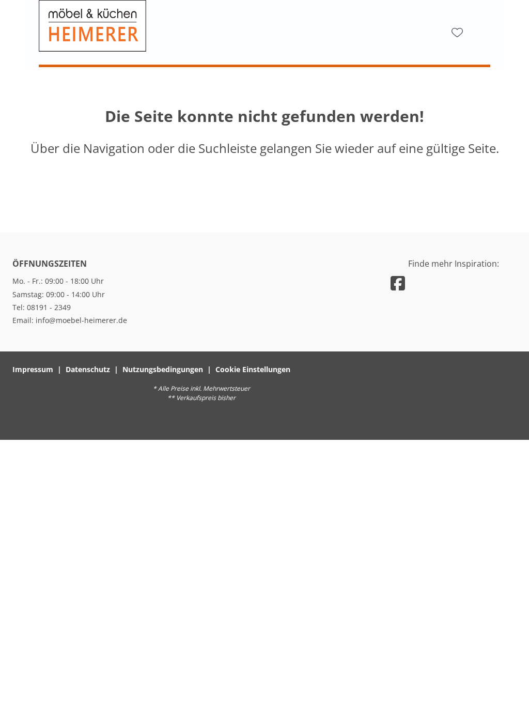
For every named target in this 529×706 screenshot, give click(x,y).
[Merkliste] (457, 32)
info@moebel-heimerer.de (81, 320)
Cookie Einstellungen (252, 369)
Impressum (32, 369)
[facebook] (398, 283)
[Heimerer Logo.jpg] (142, 26)
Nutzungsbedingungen (162, 369)
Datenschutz (88, 369)
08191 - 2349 (49, 307)
